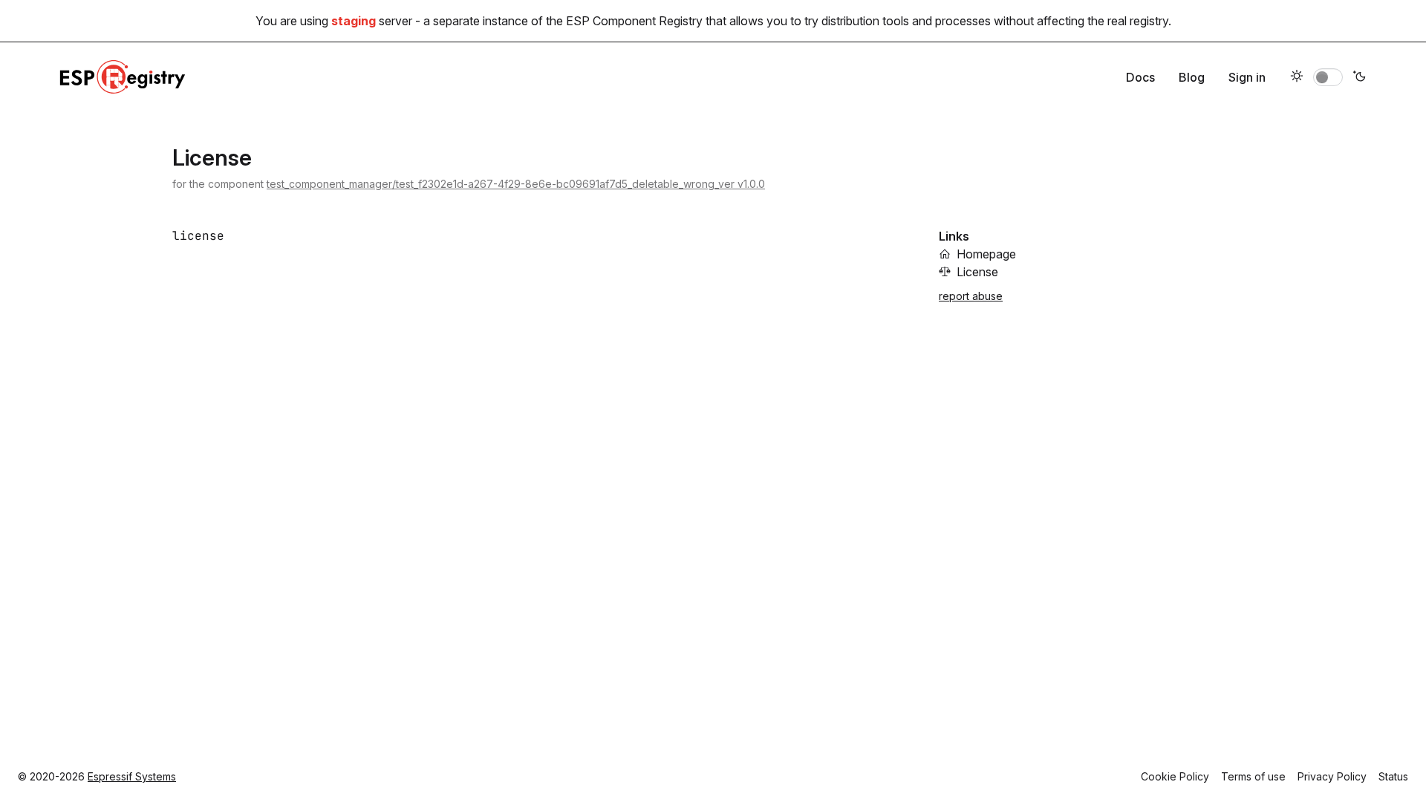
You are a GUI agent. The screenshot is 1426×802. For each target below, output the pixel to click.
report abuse (971, 296)
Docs (1140, 77)
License (977, 271)
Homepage (986, 254)
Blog (1192, 77)
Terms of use (1253, 776)
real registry (1137, 20)
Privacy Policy (1332, 776)
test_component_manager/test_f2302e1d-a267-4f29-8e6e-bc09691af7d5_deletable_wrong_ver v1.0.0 (516, 183)
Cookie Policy (1175, 776)
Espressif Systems (132, 776)
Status (1393, 776)
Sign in (1247, 77)
